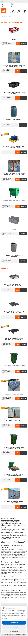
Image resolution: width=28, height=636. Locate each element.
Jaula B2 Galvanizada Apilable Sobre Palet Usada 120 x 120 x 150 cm (14, 66)
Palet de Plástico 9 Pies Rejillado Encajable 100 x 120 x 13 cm (14, 312)
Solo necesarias (14, 627)
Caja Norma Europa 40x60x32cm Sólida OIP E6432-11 (14, 228)
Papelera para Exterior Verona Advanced (14, 256)
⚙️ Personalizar (14, 631)
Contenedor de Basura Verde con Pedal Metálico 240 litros (14, 366)
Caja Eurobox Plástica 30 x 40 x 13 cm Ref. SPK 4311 (14, 93)
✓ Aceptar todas (14, 622)
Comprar (23, 43)
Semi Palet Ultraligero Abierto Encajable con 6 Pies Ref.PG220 (14, 339)
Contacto (12, 12)
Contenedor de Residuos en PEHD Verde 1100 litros (14, 201)
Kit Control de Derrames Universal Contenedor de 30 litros (14, 475)
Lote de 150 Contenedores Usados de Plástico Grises (14, 502)
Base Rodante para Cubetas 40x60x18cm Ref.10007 (14, 39)
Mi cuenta (19, 12)
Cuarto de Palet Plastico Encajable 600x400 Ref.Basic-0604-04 (14, 285)
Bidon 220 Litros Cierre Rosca (14, 119)
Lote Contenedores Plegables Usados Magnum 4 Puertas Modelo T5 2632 (14, 393)
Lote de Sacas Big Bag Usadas (14, 420)
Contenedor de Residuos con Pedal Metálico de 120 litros (14, 448)
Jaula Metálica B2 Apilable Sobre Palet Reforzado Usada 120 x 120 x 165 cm (14, 174)
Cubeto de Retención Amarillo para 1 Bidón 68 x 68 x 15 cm (14, 147)
